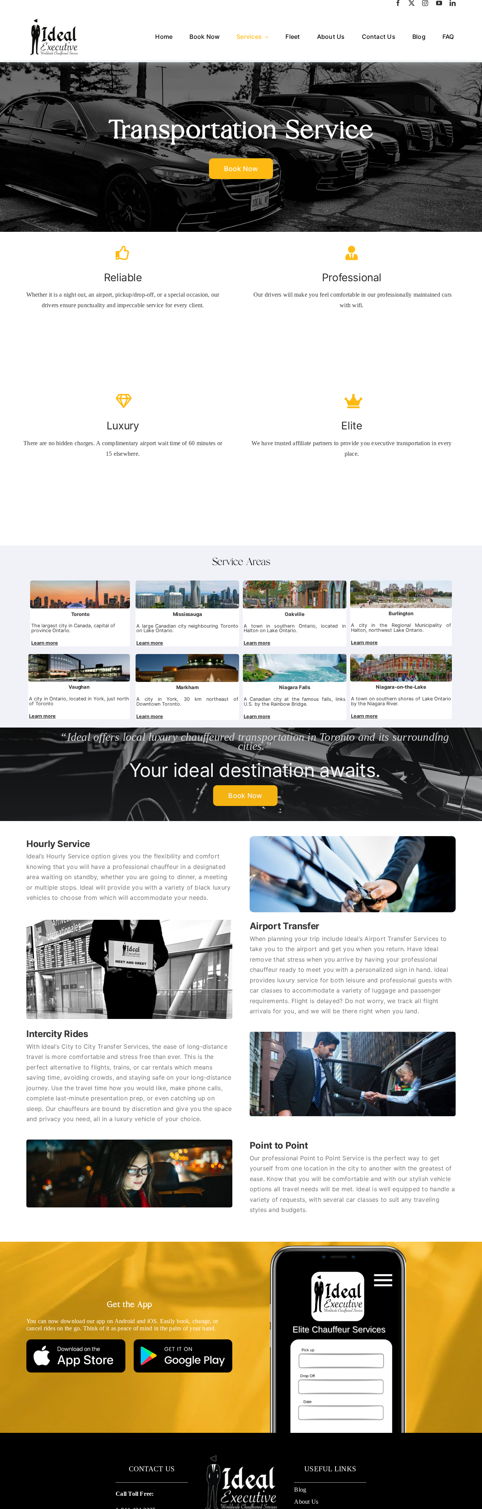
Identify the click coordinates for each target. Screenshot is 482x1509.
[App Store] (75, 1342)
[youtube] (439, 3)
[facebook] (398, 3)
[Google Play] (183, 1342)
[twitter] (412, 3)
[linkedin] (453, 3)
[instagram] (425, 3)
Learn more (44, 643)
